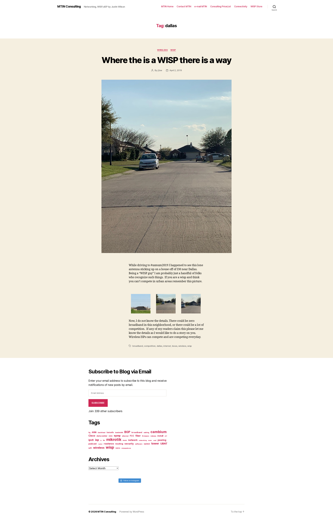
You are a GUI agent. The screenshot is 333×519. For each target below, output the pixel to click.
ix (100, 440)
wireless (182, 346)
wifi (90, 448)
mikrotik (113, 439)
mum (125, 440)
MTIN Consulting (69, 6)
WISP (173, 50)
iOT (166, 436)
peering (162, 440)
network (132, 440)
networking (143, 440)
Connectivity (240, 6)
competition (150, 346)
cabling (146, 432)
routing (119, 443)
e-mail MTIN (200, 6)
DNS (110, 436)
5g (89, 432)
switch (147, 444)
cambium (158, 432)
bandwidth (119, 432)
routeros (109, 443)
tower (155, 443)
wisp (189, 346)
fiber (138, 435)
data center (102, 436)
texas (174, 346)
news (150, 440)
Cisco (91, 435)
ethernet (125, 436)
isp (97, 440)
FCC (132, 436)
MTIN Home (167, 6)
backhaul (101, 432)
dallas (159, 346)
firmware (145, 436)
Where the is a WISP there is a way (166, 60)
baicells (110, 432)
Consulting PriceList (220, 6)
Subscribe (98, 403)
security (129, 443)
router (100, 444)
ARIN (94, 432)
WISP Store (256, 6)
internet (167, 346)
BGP (127, 432)
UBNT (163, 443)
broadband (137, 346)
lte (104, 440)
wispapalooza (126, 448)
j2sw (160, 70)
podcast (92, 444)
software (138, 444)
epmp (117, 435)
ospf (154, 440)
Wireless (162, 50)
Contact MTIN (184, 6)
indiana (153, 436)
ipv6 (91, 440)
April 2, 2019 (175, 70)
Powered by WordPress (131, 511)
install (160, 436)
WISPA (118, 448)
